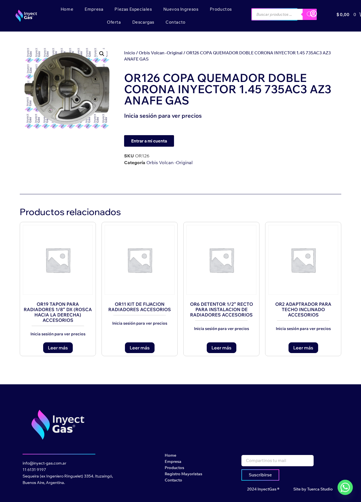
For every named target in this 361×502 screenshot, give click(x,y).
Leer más (58, 348)
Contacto (176, 22)
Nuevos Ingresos (181, 9)
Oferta (114, 22)
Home (67, 9)
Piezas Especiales (133, 9)
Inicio (129, 52)
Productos (221, 9)
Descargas (143, 22)
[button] (102, 54)
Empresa (94, 9)
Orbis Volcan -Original (160, 52)
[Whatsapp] (345, 487)
